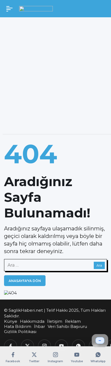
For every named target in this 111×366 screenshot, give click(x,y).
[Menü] (9, 8)
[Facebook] (10, 346)
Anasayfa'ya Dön (25, 281)
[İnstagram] (44, 346)
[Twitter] (27, 346)
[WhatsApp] (78, 346)
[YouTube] (61, 346)
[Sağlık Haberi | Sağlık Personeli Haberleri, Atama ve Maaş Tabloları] (36, 8)
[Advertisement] (55, 78)
